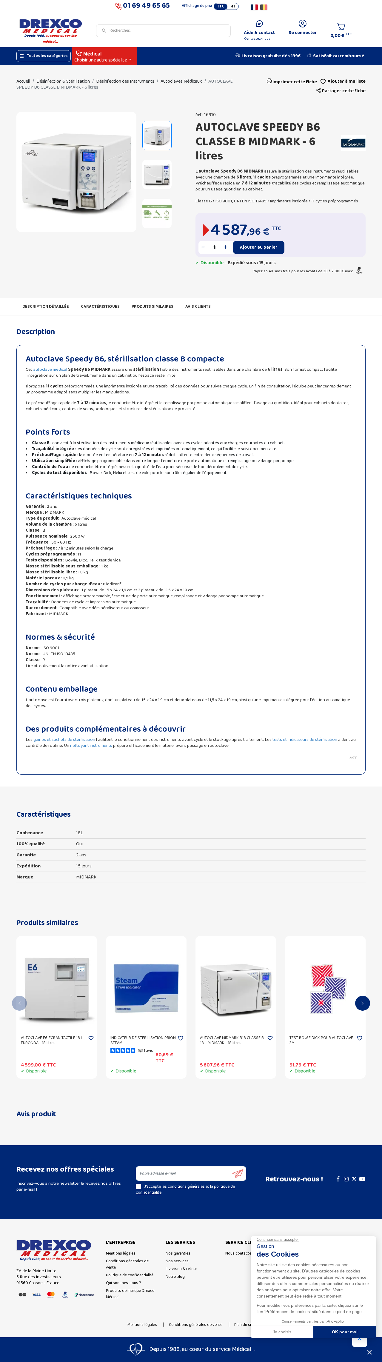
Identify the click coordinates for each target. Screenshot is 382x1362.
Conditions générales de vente (127, 1264)
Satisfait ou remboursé (338, 56)
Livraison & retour (181, 1269)
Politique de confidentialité (129, 1275)
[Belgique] (263, 7)
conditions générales (187, 1186)
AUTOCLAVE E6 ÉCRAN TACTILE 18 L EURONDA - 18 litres (52, 1040)
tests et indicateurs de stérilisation (304, 739)
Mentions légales (120, 1253)
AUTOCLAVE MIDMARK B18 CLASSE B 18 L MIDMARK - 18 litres (232, 1040)
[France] (254, 7)
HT (232, 7)
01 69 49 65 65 (146, 7)
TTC (220, 7)
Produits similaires (152, 306)
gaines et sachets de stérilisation (64, 739)
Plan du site (244, 1324)
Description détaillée (45, 306)
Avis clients (198, 306)
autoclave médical (50, 369)
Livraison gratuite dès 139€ (271, 56)
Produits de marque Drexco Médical (130, 1294)
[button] (341, 91)
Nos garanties (178, 1253)
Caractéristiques (100, 306)
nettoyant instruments (91, 745)
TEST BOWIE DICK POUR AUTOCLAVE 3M (321, 1040)
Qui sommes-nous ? (123, 1283)
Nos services (177, 1261)
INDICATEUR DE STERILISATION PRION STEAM (143, 1040)
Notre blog (175, 1276)
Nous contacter (239, 1253)
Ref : (199, 115)
